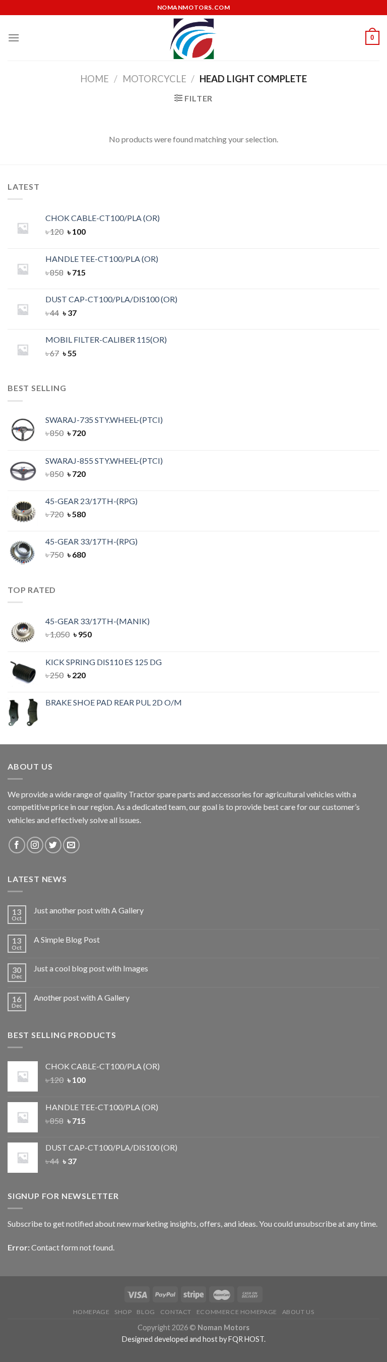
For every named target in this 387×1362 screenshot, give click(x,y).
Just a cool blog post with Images (91, 968)
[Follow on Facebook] (17, 845)
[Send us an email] (71, 845)
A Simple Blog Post (67, 939)
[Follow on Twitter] (53, 845)
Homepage (91, 1312)
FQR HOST (246, 1339)
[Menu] (14, 37)
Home (94, 78)
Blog (146, 1312)
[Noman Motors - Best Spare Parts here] (193, 38)
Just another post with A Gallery (89, 910)
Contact (175, 1312)
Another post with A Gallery (82, 997)
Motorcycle (154, 78)
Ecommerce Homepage (237, 1312)
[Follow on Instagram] (35, 845)
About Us (298, 1312)
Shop (123, 1312)
